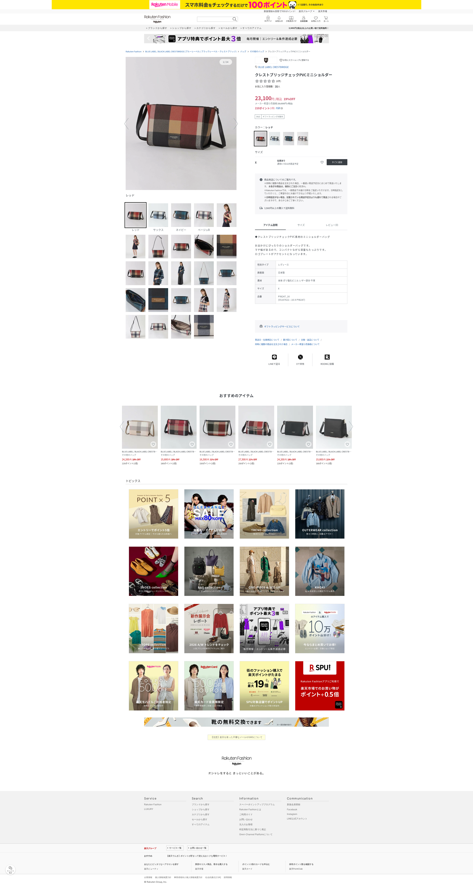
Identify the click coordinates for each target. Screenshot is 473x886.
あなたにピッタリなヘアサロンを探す (161, 864)
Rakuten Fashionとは (250, 809)
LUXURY (148, 809)
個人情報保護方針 (163, 877)
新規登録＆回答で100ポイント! (279, 11)
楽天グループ (305, 11)
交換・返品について (310, 339)
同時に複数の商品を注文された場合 (271, 344)
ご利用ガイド (246, 814)
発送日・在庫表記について (267, 339)
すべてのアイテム (201, 824)
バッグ (243, 51)
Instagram (292, 814)
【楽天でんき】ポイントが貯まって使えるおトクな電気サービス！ (196, 856)
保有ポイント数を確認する (301, 864)
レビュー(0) (332, 225)
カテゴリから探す (201, 814)
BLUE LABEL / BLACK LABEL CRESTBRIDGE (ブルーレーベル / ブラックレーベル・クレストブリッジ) (190, 51)
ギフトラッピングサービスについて (282, 326)
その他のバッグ (257, 51)
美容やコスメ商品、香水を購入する (211, 864)
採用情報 (228, 877)
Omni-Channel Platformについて (256, 834)
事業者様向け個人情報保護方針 (188, 877)
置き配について (290, 339)
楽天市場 (322, 11)
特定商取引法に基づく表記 (252, 829)
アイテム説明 (270, 225)
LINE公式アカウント (297, 818)
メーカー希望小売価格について (305, 344)
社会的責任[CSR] (213, 877)
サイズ (301, 225)
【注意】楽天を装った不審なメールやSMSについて (236, 737)
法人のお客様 (246, 824)
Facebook (292, 809)
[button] (181, 124)
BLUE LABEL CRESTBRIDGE (273, 67)
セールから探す (199, 819)
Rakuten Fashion (134, 51)
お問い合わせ (246, 819)
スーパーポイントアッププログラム (257, 804)
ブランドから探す (201, 804)
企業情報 (148, 877)
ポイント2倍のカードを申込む (256, 864)
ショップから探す (201, 809)
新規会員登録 (293, 804)
